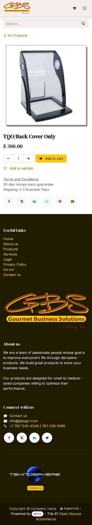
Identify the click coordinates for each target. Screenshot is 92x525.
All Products (17, 35)
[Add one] (29, 159)
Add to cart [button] (53, 158)
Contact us (12, 275)
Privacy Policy (14, 264)
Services (10, 254)
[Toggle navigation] (84, 8)
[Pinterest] (60, 201)
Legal (7, 259)
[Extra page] (47, 438)
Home (8, 239)
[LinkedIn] (34, 201)
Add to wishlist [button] (21, 168)
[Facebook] (9, 201)
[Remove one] (8, 159)
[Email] (72, 201)
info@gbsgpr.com (23, 421)
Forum (8, 269)
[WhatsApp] (47, 201)
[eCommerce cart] (74, 8)
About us (10, 244)
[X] (22, 201)
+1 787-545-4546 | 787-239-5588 (37, 426)
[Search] (83, 24)
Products (10, 249)
